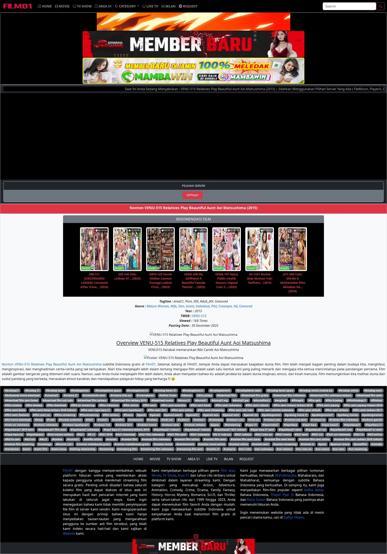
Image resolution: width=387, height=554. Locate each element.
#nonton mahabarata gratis (93, 444)
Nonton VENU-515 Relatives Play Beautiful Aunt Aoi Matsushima (52, 364)
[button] (127, 6)
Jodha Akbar (314, 490)
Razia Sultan (256, 499)
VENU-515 (199, 316)
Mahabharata (285, 475)
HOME (138, 459)
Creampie (225, 306)
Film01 (151, 364)
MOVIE (155, 459)
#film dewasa (34, 405)
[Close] (196, 32)
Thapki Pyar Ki (282, 494)
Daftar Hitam (294, 517)
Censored (245, 306)
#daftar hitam (167, 395)
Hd (235, 306)
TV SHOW (174, 459)
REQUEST (246, 459)
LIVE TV (211, 459)
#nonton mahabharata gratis (131, 444)
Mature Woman (158, 306)
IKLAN (228, 459)
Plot (214, 306)
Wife (173, 306)
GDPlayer (192, 195)
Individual (203, 306)
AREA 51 (194, 459)
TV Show (169, 475)
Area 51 (183, 475)
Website (69, 533)
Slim (181, 306)
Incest (190, 306)
